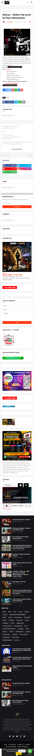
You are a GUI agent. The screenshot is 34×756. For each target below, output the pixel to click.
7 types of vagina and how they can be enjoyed (22, 563)
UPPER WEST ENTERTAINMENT (17, 614)
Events (12, 623)
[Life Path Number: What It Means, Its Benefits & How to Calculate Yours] (6, 660)
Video (27, 628)
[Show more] (27, 102)
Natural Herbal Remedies (9, 628)
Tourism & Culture (7, 626)
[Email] (23, 102)
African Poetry (6, 634)
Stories (10, 617)
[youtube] (17, 736)
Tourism (11, 631)
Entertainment (18, 617)
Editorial (5, 631)
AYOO (14, 611)
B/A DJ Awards (24, 634)
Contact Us (20, 744)
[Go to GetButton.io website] (30, 754)
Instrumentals (6, 637)
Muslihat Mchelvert (7, 640)
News (9, 611)
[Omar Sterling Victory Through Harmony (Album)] (6, 539)
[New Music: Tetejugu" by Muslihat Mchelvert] (6, 556)
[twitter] (13, 736)
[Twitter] (16, 102)
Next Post (29, 155)
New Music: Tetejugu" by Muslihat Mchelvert (21, 554)
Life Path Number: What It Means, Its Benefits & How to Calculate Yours (22, 658)
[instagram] (20, 736)
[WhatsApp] (20, 102)
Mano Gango (15, 637)
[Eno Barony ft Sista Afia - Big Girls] (6, 522)
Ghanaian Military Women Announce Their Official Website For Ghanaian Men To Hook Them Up (22, 547)
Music (8, 11)
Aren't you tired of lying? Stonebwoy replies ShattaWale (21, 599)
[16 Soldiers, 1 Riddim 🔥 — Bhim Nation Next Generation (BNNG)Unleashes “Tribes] (6, 574)
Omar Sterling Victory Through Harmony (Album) (20, 537)
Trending (5, 614)
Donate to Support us (23, 746)
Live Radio (27, 744)
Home (4, 11)
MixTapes (11, 620)
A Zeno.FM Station (6, 509)
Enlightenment (19, 631)
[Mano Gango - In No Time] (6, 584)
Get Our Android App (10, 746)
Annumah (14, 634)
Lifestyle (27, 611)
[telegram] (24, 736)
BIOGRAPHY (27, 617)
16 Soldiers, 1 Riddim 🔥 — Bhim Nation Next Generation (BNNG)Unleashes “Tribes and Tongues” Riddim (20, 574)
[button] (2, 2)
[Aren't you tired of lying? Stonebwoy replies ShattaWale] (6, 601)
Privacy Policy (12, 744)
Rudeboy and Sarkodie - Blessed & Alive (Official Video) (21, 529)
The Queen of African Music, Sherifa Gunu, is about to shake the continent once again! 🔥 (22, 592)
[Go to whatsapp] (30, 751)
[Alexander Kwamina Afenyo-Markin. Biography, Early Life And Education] (6, 651)
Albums (5, 620)
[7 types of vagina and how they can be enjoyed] (6, 565)
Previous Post (5, 155)
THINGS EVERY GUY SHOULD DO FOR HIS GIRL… (22, 666)
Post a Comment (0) (17, 149)
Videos (4, 617)
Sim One (17, 640)
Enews (20, 611)
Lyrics (26, 626)
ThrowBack (21, 628)
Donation (28, 631)
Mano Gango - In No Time (12, 275)
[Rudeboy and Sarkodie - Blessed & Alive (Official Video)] (6, 530)
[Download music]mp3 (11, 83)
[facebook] (9, 736)
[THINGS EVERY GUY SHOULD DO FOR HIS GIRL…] (6, 668)
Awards (27, 620)
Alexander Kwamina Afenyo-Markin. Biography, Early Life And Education (21, 649)
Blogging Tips (20, 623)
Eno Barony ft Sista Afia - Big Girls (21, 519)
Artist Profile (19, 620)
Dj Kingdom (5, 623)
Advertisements (18, 626)
